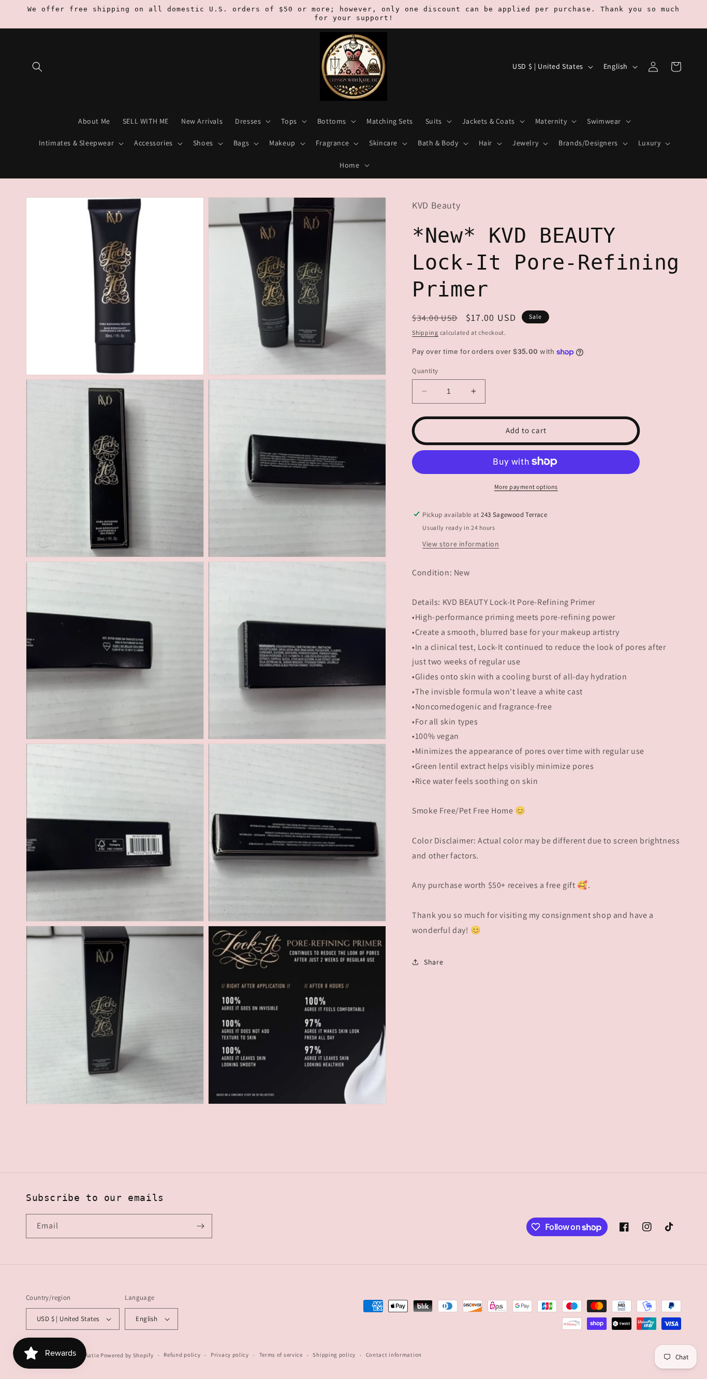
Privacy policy (230, 1354)
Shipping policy (334, 1354)
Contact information (394, 1354)
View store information (460, 543)
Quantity (425, 370)
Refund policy (182, 1354)
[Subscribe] (200, 1226)
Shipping (425, 332)
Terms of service (281, 1354)
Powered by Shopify (127, 1355)
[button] (37, 66)
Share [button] (433, 962)
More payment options (526, 486)
